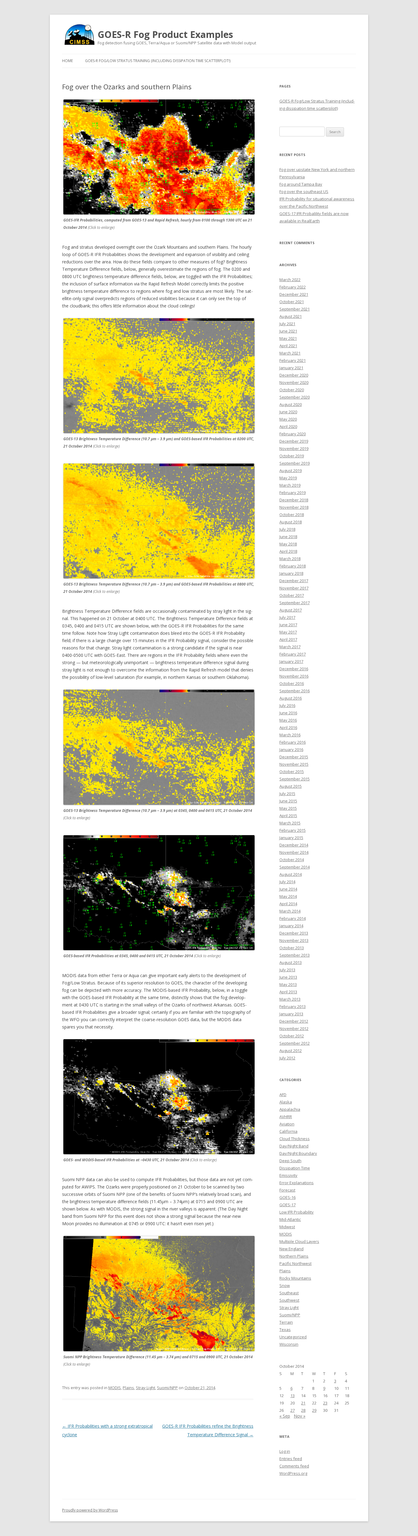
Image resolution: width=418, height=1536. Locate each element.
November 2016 (293, 676)
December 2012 (293, 1021)
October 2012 (291, 1036)
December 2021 (293, 294)
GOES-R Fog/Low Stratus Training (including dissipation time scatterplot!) (157, 60)
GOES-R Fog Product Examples (165, 34)
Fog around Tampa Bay (300, 184)
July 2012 (287, 1058)
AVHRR (285, 1116)
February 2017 (292, 654)
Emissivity (288, 1175)
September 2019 (294, 463)
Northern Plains (293, 1256)
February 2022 (292, 287)
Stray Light (145, 1387)
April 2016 (288, 727)
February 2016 (292, 742)
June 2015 (288, 801)
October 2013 (291, 947)
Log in (284, 1451)
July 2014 (287, 881)
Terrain (286, 1322)
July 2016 (287, 705)
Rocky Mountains (295, 1278)
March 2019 (289, 485)
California (288, 1131)
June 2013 (288, 977)
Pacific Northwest (295, 1263)
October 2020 (291, 389)
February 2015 (292, 830)
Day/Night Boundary (298, 1153)
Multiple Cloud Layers (299, 1241)
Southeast (289, 1293)
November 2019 (293, 448)
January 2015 (291, 837)
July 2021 (287, 323)
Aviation (286, 1124)
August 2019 (290, 470)
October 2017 (291, 595)
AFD (282, 1094)
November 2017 (293, 588)
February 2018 (292, 566)
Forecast (287, 1190)
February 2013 (292, 1006)
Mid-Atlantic (290, 1219)
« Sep (284, 1416)
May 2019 (288, 478)
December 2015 (293, 757)
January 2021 (291, 367)
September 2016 (294, 691)
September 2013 (294, 955)
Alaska (285, 1102)
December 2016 (293, 668)
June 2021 (288, 331)
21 (303, 1403)
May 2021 (288, 338)
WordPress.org (293, 1473)
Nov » (299, 1416)
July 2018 (287, 529)
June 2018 (288, 536)
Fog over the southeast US (303, 191)
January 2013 (291, 1014)
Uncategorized (293, 1337)
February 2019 (292, 492)
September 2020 (294, 397)
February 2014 (292, 918)
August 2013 (290, 962)
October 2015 (291, 771)
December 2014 (293, 845)
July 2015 (287, 793)
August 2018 (290, 522)
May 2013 (288, 984)
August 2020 (290, 404)
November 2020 (293, 382)
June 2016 (288, 713)
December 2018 (293, 500)
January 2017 (291, 661)
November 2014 (293, 852)
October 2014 (291, 859)
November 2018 (293, 507)
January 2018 (291, 573)
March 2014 (289, 911)
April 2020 (288, 426)
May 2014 (288, 896)
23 (325, 1403)
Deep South (290, 1160)
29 (314, 1410)
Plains (128, 1387)
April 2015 (288, 815)
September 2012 (294, 1043)
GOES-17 (287, 1204)
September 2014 (294, 867)
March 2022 (289, 279)
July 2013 (287, 970)
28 (303, 1410)
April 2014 (288, 903)
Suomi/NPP (167, 1387)
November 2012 (293, 1028)
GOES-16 (287, 1197)
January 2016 (291, 749)
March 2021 (289, 353)
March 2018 (289, 558)
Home (67, 60)
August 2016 (290, 698)
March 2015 (289, 823)
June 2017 (288, 624)
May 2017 (288, 632)
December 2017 (293, 580)
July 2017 (287, 617)
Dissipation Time (294, 1168)
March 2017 (289, 646)
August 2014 (290, 874)
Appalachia (289, 1109)
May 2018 (288, 544)
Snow (284, 1285)
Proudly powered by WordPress (90, 1510)
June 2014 (288, 889)
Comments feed (294, 1466)
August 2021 (290, 316)
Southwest (289, 1300)
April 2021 (288, 345)
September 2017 (294, 602)
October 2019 (291, 456)
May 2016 (288, 720)
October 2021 (291, 301)
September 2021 (294, 309)
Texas (285, 1329)
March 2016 (289, 735)
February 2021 (292, 360)
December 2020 (293, 375)
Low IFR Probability (296, 1212)
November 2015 (293, 764)
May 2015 (288, 808)
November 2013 (293, 940)
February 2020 (292, 434)
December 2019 (293, 441)
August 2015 (290, 786)
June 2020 (288, 412)
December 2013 (293, 933)
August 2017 (290, 610)
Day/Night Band (293, 1146)
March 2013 (289, 999)
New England (291, 1248)
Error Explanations (296, 1182)
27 (292, 1410)
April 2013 (288, 992)
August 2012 (290, 1050)
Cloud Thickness (294, 1138)
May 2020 (288, 419)
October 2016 (291, 683)
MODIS (114, 1387)
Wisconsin (288, 1344)
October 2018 (291, 514)
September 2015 (294, 779)
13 (292, 1395)
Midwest (287, 1226)
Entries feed (290, 1458)
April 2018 (288, 551)
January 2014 (291, 925)
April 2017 (288, 639)
